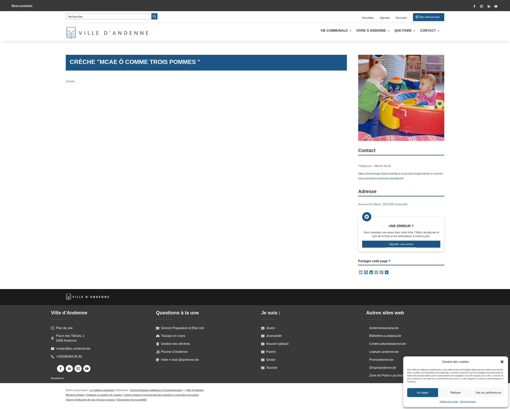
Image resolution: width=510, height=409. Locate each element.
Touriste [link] (271, 367)
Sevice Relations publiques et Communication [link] (156, 390)
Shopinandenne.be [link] (382, 367)
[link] (109, 33)
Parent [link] (271, 351)
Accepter (423, 392)
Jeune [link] (270, 328)
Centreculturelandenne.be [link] (387, 343)
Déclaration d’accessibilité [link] (132, 399)
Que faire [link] (403, 30)
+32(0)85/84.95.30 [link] (69, 356)
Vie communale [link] (334, 30)
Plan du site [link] (64, 328)
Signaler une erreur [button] (401, 244)
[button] (502, 362)
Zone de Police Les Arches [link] (388, 375)
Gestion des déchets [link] (175, 343)
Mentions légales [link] (468, 401)
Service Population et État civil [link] (182, 328)
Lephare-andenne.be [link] (384, 351)
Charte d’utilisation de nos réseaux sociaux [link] (90, 399)
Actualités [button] (368, 17)
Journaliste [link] (274, 335)
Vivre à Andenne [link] (371, 30)
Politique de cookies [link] (449, 401)
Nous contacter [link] (22, 5)
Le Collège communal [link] (101, 390)
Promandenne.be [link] (381, 359)
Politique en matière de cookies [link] (104, 395)
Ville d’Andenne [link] (195, 390)
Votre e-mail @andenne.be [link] (180, 359)
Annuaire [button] (401, 17)
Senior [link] (271, 359)
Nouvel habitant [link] (277, 343)
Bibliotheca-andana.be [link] (385, 335)
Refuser (455, 392)
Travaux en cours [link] (173, 335)
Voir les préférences (488, 392)
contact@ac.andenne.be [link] (73, 348)
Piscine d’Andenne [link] (174, 351)
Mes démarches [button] (429, 17)
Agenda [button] (385, 17)
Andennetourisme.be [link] (384, 328)
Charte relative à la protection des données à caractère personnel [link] (161, 395)
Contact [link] (428, 30)
